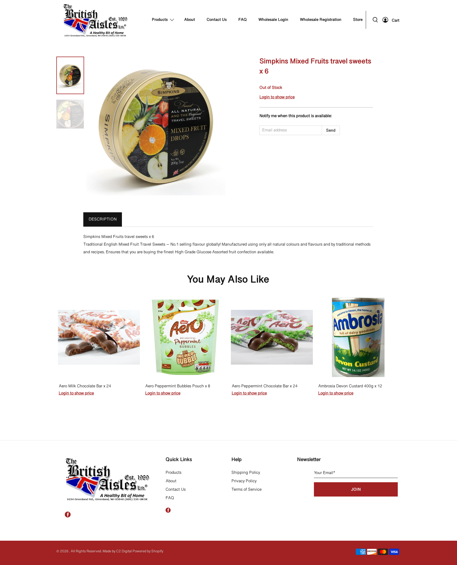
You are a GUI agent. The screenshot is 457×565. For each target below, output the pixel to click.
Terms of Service (246, 490)
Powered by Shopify (147, 551)
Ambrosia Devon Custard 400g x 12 (350, 386)
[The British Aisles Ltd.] (96, 20)
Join (356, 490)
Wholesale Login (273, 20)
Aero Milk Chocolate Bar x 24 (85, 386)
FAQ (242, 20)
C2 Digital (124, 551)
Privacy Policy (244, 481)
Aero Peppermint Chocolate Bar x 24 (265, 386)
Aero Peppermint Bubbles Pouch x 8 (177, 386)
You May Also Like (228, 280)
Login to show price (277, 97)
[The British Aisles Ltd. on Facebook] (68, 516)
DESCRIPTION (103, 219)
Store (358, 20)
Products (160, 20)
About (189, 20)
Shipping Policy (245, 473)
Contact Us (217, 20)
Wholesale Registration (320, 20)
